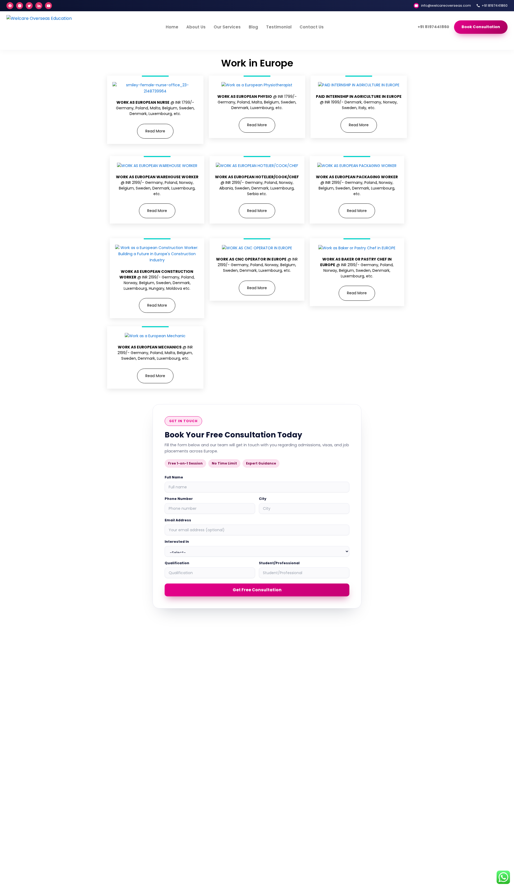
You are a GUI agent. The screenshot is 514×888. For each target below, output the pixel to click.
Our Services (227, 27)
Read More (155, 131)
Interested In (177, 541)
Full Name (174, 477)
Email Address (178, 520)
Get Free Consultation (257, 590)
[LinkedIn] (38, 5)
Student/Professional (279, 563)
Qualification (177, 563)
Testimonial (279, 27)
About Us (196, 27)
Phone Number (179, 498)
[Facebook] (9, 5)
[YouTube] (48, 5)
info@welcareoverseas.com (446, 5)
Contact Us (312, 27)
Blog (253, 27)
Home (172, 27)
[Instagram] (19, 5)
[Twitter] (29, 5)
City (262, 498)
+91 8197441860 (495, 5)
